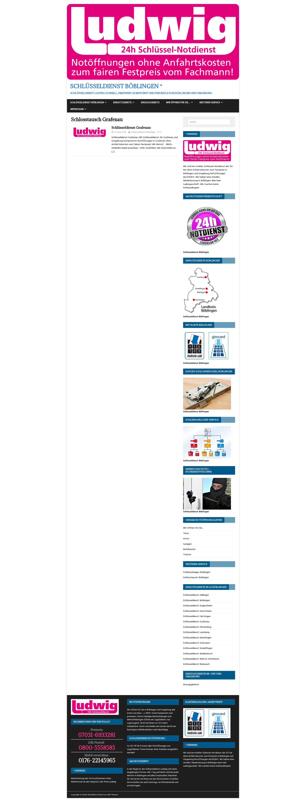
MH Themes (113, 794)
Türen (186, 533)
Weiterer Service (209, 102)
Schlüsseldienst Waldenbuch (197, 653)
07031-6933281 (97, 734)
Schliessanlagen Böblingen (196, 572)
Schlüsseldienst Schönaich (196, 643)
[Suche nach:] (209, 122)
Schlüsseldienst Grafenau (131, 127)
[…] (113, 151)
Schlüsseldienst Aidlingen (196, 595)
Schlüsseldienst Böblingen (87, 102)
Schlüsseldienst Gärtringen (197, 616)
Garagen (187, 544)
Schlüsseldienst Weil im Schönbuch (201, 658)
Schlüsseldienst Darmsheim (197, 611)
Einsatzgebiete (122, 102)
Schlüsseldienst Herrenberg (197, 627)
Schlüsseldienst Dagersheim (197, 605)
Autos (186, 538)
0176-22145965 (97, 760)
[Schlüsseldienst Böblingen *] (153, 78)
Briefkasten (189, 549)
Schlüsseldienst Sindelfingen (197, 648)
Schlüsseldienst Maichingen (197, 637)
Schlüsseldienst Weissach (196, 664)
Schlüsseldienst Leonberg (196, 632)
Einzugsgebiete (150, 102)
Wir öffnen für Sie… (178, 102)
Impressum (77, 109)
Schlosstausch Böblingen (196, 577)
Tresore (187, 554)
